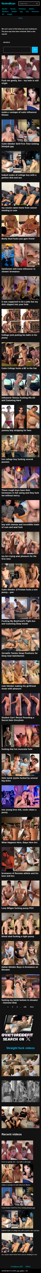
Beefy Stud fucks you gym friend (18, 239)
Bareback (5, 11)
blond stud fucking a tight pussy (18, 936)
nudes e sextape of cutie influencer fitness (16, 1185)
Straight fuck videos (20, 1048)
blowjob (14, 11)
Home (20, 18)
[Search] (37, 3)
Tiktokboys (22, 9)
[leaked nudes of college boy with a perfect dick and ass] (17, 1219)
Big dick (4, 9)
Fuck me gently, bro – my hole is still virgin (16, 1162)
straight (9, 14)
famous (13, 9)
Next (32, 1007)
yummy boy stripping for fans (16, 430)
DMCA (28, 1266)
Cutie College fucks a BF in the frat (19, 368)
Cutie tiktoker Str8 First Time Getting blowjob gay (18, 1208)
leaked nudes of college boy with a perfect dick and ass (20, 1230)
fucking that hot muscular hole (17, 749)
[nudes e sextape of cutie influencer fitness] (17, 1174)
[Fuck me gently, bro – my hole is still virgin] (17, 1151)
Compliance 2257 (17, 1266)
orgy (21, 11)
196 (25, 1007)
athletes (31, 9)
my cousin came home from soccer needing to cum (19, 1254)
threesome (35, 11)
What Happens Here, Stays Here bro (19, 842)
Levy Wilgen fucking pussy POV (18, 908)
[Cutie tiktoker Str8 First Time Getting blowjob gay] (17, 1197)
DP (3, 14)
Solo (27, 11)
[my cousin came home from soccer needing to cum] (17, 1243)
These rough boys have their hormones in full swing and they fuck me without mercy (20, 493)
